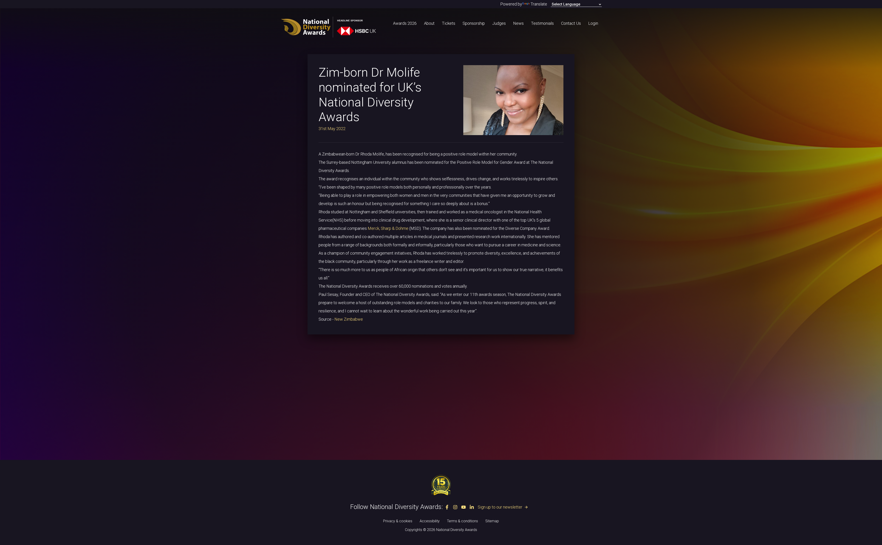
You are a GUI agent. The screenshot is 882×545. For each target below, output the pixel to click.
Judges (499, 23)
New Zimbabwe (349, 319)
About (429, 23)
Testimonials (542, 23)
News (518, 23)
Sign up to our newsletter (503, 507)
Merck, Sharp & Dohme (388, 228)
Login (593, 23)
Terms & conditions (462, 521)
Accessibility (430, 521)
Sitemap (492, 521)
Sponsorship (474, 23)
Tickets (448, 23)
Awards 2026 (405, 23)
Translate (539, 4)
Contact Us (571, 23)
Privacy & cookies (397, 521)
